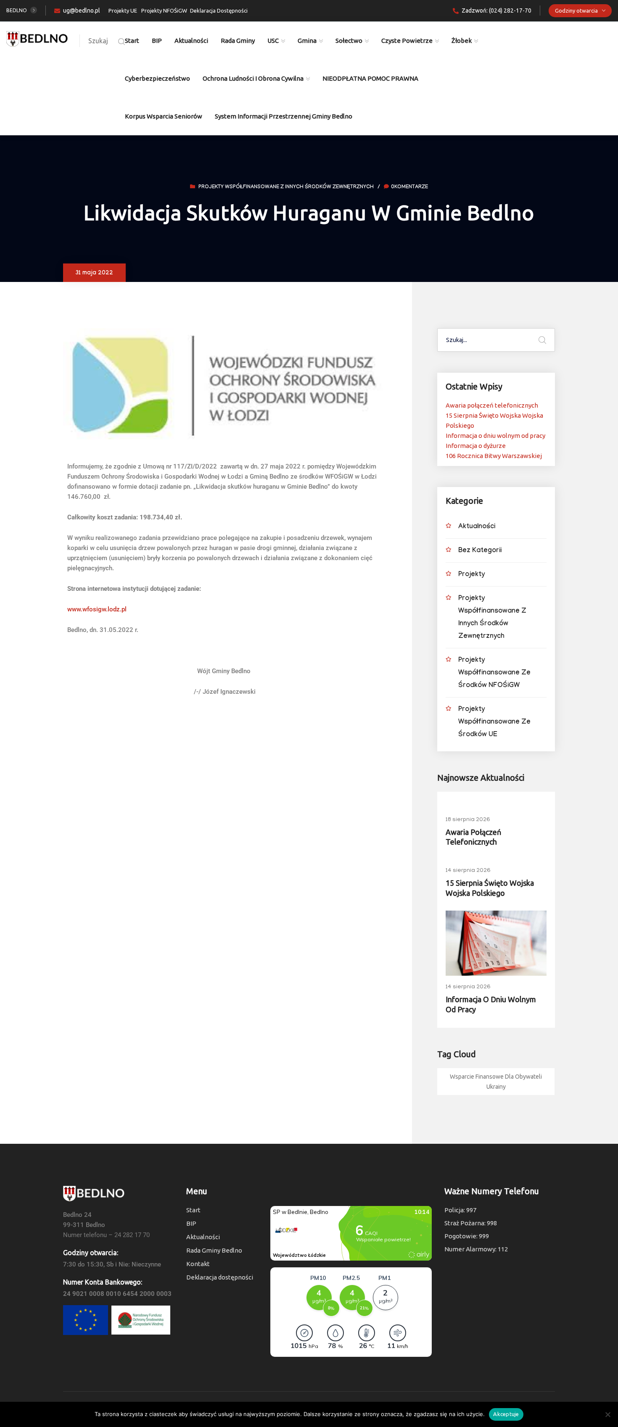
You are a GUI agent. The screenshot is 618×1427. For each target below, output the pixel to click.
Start (132, 40)
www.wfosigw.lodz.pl (97, 609)
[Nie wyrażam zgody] (607, 1414)
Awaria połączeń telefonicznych (492, 405)
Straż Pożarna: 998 (470, 1223)
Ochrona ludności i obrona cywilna (253, 78)
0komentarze (409, 187)
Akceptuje (506, 1414)
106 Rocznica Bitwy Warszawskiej (494, 455)
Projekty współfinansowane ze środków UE (494, 722)
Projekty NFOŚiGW (164, 10)
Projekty (471, 575)
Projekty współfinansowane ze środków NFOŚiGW (494, 673)
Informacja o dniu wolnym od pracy (495, 435)
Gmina (307, 40)
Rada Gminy (238, 40)
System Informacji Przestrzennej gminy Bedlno (283, 116)
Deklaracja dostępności (219, 1277)
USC (273, 40)
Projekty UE (122, 10)
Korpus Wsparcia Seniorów (163, 116)
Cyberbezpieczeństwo (157, 78)
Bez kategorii (480, 551)
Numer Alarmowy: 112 (476, 1249)
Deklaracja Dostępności (219, 10)
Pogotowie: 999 (466, 1236)
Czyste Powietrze (407, 40)
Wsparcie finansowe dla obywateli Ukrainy (496, 1081)
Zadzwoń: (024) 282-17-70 (496, 10)
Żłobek (462, 40)
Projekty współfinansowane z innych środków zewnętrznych (286, 187)
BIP (157, 40)
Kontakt (198, 1263)
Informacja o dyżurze (476, 445)
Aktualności (191, 40)
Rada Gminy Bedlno (214, 1250)
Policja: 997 (460, 1210)
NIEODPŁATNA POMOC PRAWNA (370, 78)
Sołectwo (348, 40)
